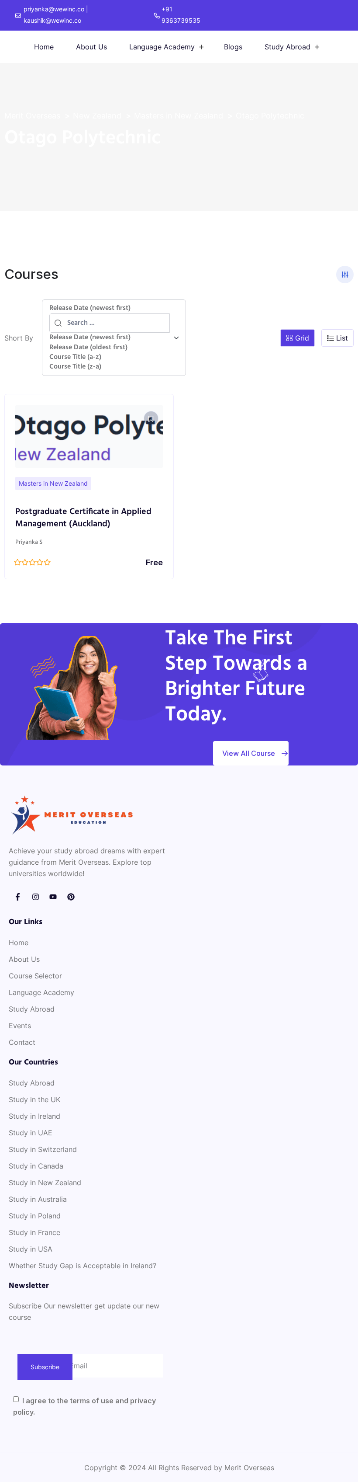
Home (44, 46)
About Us (91, 46)
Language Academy (162, 46)
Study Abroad (287, 46)
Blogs (233, 46)
